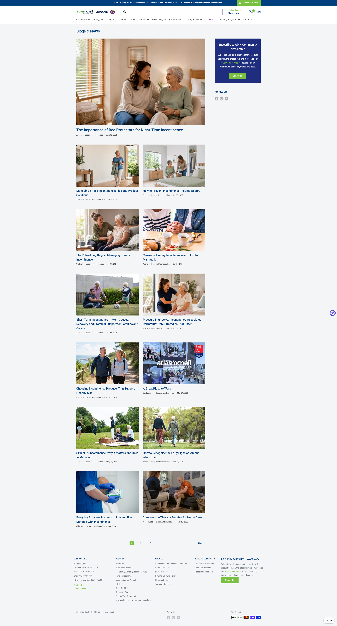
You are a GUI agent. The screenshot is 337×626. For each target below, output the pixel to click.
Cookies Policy (161, 568)
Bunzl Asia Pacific (123, 568)
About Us (120, 563)
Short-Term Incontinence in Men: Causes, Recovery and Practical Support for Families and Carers (107, 324)
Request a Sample (124, 592)
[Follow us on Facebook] (216, 98)
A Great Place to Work (157, 388)
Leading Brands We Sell (126, 580)
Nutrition (142, 19)
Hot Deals (247, 19)
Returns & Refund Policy (165, 576)
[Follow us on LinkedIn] (226, 98)
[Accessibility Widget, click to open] (333, 313)
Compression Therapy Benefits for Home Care (172, 517)
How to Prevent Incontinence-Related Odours (171, 190)
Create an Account (203, 568)
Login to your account (204, 563)
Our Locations (80, 589)
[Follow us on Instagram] (221, 98)
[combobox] (172, 12)
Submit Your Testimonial (126, 596)
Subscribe (237, 76)
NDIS (118, 584)
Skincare (110, 19)
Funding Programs (228, 19)
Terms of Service (162, 584)
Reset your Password (204, 572)
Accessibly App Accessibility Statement (172, 563)
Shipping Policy (162, 580)
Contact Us (79, 585)
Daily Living (157, 19)
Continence (81, 19)
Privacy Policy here (229, 63)
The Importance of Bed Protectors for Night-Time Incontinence (129, 130)
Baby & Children (195, 19)
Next (200, 543)
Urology (96, 19)
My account (234, 13)
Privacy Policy (161, 572)
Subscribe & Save (250, 3)
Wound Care (126, 19)
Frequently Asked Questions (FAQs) (131, 572)
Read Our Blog (122, 588)
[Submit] (124, 12)
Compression (175, 19)
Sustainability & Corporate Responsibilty (133, 600)
